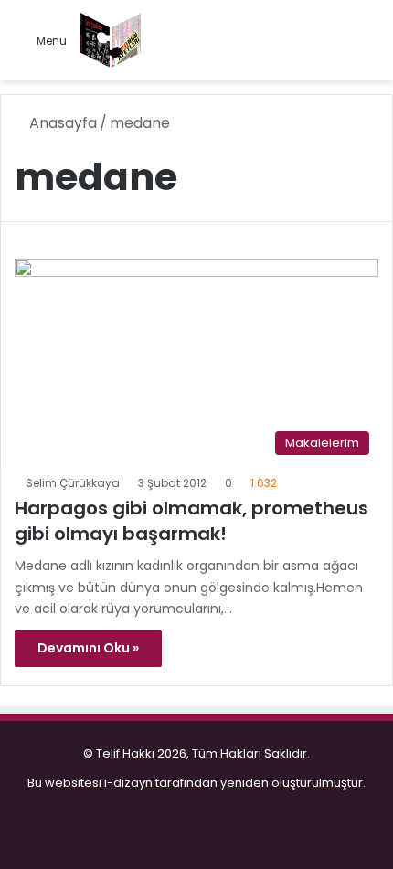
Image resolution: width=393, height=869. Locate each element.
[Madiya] (110, 40)
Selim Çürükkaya (73, 483)
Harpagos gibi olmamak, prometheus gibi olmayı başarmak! (191, 520)
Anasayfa (61, 122)
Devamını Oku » (88, 648)
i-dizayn (128, 782)
